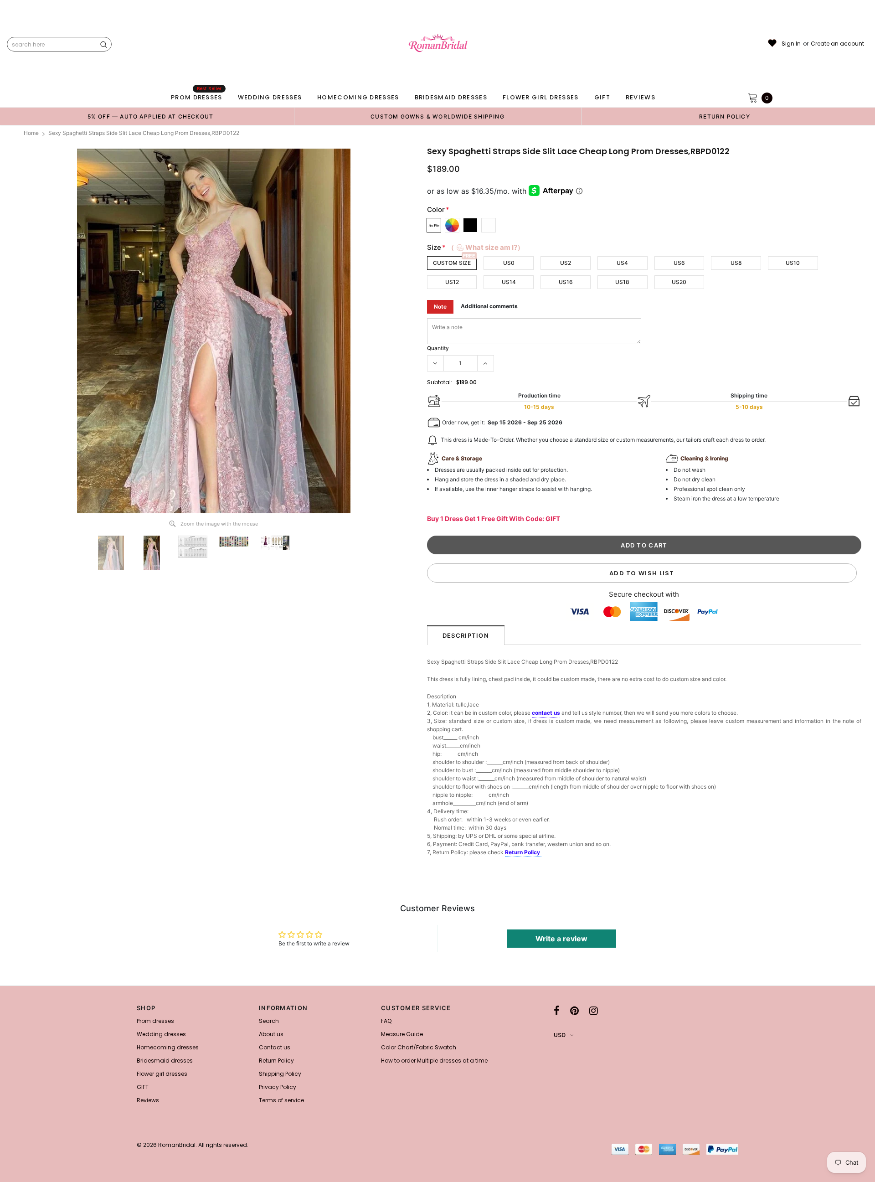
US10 (793, 262)
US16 (566, 282)
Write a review (561, 938)
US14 (509, 282)
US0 (509, 262)
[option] (150, 116)
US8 (736, 262)
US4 (622, 262)
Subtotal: (439, 382)
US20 (679, 282)
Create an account (837, 43)
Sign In (791, 43)
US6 (679, 262)
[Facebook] (557, 1011)
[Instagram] (593, 1011)
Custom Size (452, 262)
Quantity (438, 348)
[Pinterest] (574, 1011)
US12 (452, 282)
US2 (565, 262)
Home (31, 132)
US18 (622, 282)
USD (560, 1035)
